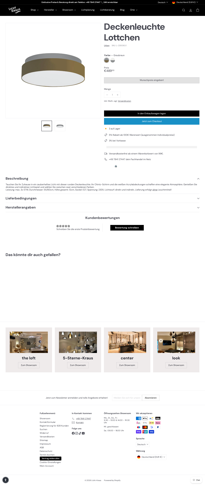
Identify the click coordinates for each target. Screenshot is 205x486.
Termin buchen (47, 454)
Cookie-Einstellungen (50, 462)
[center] (127, 342)
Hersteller (49, 9)
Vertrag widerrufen (50, 458)
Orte (132, 9)
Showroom (68, 9)
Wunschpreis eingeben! (152, 81)
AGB (42, 447)
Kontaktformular (48, 422)
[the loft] (29, 342)
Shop (33, 9)
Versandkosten (124, 101)
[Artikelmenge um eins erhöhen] (117, 95)
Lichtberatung (107, 9)
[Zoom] (53, 70)
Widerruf (44, 433)
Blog (122, 9)
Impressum (45, 443)
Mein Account (47, 466)
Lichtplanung (88, 9)
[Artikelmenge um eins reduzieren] (107, 95)
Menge (107, 89)
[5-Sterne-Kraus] (78, 342)
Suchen (43, 429)
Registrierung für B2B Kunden (54, 425)
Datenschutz (46, 451)
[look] (176, 342)
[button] (5, 480)
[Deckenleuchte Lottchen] (21, 286)
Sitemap (44, 440)
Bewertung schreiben (127, 227)
